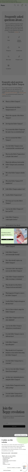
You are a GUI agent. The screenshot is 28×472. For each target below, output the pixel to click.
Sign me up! (7, 239)
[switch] (24, 468)
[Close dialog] (26, 229)
